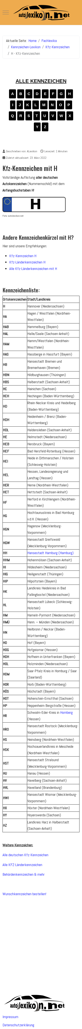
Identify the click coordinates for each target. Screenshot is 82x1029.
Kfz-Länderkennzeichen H (27, 262)
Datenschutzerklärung (18, 1024)
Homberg (66, 712)
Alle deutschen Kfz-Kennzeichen (25, 854)
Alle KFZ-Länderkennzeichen (22, 864)
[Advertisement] (41, 941)
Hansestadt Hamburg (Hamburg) (50, 552)
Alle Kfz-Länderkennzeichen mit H (33, 268)
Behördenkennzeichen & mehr (24, 874)
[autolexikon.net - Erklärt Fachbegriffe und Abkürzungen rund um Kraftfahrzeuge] (41, 12)
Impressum (10, 1016)
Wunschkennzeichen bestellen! (24, 893)
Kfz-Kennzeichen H (22, 255)
